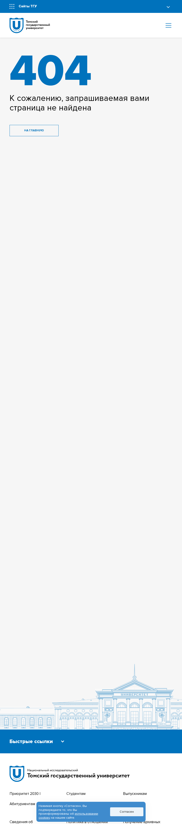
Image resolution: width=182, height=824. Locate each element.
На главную (34, 130)
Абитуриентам (22, 804)
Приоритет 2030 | (25, 793)
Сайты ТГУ (28, 6)
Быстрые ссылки (31, 741)
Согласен (127, 812)
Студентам (75, 793)
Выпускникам (135, 793)
